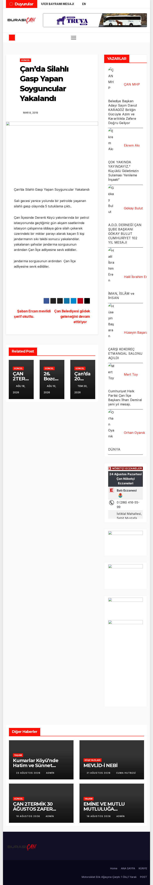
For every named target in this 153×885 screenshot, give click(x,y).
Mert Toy (131, 374)
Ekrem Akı (132, 145)
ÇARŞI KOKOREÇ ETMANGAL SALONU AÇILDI (125, 353)
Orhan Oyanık (134, 433)
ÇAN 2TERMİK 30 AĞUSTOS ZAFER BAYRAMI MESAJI (33, 809)
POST (143, 876)
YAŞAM (18, 755)
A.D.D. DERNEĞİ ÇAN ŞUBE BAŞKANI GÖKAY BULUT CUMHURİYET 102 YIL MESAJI (125, 233)
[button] (133, 37)
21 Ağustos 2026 (99, 772)
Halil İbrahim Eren (137, 277)
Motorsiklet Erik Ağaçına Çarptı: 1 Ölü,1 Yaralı (109, 876)
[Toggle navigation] (73, 37)
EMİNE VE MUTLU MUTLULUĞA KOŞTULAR (104, 809)
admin (50, 772)
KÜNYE (143, 868)
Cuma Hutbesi (126, 772)
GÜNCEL (25, 60)
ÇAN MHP (132, 84)
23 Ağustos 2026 (28, 772)
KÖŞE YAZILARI (92, 760)
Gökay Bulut (133, 208)
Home (113, 868)
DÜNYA (114, 449)
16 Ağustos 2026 (99, 816)
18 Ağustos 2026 (28, 816)
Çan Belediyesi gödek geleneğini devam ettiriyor (72, 316)
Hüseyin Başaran (137, 332)
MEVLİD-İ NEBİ (100, 765)
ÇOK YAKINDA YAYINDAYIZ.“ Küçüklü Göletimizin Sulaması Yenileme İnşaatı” (123, 171)
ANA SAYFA (128, 868)
